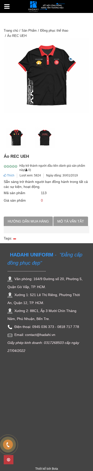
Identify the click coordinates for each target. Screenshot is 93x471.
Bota (55, 469)
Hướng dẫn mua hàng (28, 221)
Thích (10, 175)
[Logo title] (46, 6)
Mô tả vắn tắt (70, 221)
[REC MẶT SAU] (44, 137)
